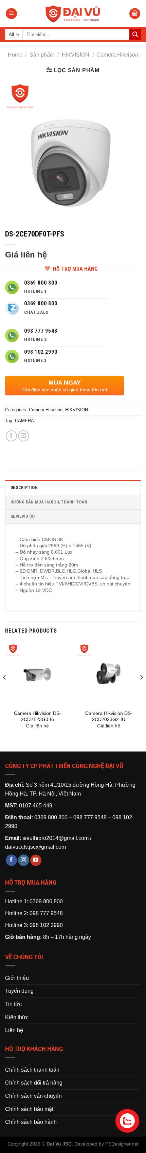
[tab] (73, 487)
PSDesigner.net (122, 1144)
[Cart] (134, 13)
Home (15, 55)
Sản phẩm (42, 55)
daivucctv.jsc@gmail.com (35, 847)
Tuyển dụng (19, 991)
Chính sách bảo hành (31, 1122)
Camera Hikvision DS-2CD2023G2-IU (108, 716)
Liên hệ (14, 1030)
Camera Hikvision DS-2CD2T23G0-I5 (37, 716)
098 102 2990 (46, 925)
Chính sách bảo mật (29, 1109)
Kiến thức (17, 1017)
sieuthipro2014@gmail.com (55, 838)
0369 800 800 (51, 817)
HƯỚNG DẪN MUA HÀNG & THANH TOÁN (49, 502)
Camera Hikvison (117, 55)
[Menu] (11, 13)
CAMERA (24, 420)
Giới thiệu (17, 978)
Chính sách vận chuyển (33, 1096)
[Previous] (4, 691)
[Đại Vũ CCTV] (73, 13)
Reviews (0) (23, 516)
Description (24, 487)
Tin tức (13, 1004)
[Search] (135, 34)
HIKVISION (75, 55)
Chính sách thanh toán (32, 1070)
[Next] (141, 691)
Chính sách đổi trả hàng (33, 1083)
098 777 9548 (90, 817)
